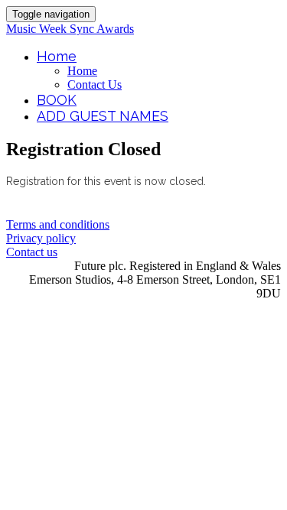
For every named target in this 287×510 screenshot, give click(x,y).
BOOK (57, 100)
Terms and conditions (57, 224)
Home (57, 56)
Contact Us (94, 84)
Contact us (31, 251)
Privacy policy (41, 238)
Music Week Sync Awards (70, 28)
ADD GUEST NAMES (102, 116)
